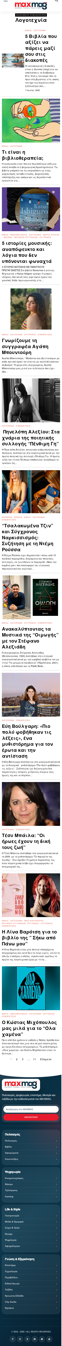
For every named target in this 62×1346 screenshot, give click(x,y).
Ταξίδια (9, 1289)
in (42, 1339)
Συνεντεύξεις (45, 334)
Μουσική (8, 237)
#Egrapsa (7, 517)
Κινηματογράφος (14, 1178)
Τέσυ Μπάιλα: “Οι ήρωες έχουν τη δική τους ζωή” (26, 841)
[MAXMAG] (31, 6)
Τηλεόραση (11, 1190)
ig (35, 1339)
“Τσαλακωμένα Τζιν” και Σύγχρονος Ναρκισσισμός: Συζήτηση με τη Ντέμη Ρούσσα (27, 537)
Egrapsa (9, 1308)
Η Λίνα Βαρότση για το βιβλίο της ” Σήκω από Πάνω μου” (29, 938)
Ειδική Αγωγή (12, 1283)
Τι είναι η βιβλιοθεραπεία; (22, 155)
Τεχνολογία (11, 1271)
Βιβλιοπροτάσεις (18, 235)
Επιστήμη (10, 1265)
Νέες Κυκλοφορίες (34, 921)
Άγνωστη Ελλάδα (14, 1296)
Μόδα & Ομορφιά (14, 1221)
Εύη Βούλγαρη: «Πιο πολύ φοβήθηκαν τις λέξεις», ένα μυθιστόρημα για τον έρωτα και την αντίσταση (27, 741)
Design (9, 1234)
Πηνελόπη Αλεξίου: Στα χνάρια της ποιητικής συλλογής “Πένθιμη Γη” (31, 438)
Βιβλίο (28, 30)
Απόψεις (18, 517)
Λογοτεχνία (40, 30)
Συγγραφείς (45, 237)
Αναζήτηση (31, 1117)
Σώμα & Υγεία (12, 1227)
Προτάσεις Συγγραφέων (26, 237)
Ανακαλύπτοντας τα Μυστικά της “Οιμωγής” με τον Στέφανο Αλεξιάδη (30, 638)
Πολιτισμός (11, 1140)
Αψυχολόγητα (12, 1246)
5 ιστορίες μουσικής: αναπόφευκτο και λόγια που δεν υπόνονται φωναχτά (27, 252)
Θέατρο (9, 1184)
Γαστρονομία (12, 1215)
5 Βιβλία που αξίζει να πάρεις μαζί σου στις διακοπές (41, 48)
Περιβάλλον (11, 1277)
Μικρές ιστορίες (51, 235)
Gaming (9, 1196)
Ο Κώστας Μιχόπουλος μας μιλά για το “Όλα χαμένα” (29, 1028)
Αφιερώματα (11, 1153)
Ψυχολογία (11, 1240)
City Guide (10, 1302)
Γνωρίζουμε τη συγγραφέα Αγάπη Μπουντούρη (25, 346)
